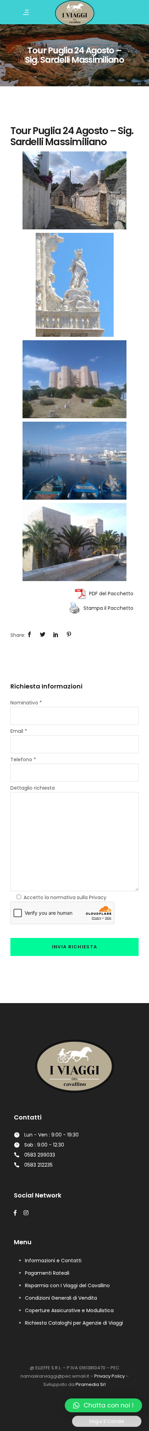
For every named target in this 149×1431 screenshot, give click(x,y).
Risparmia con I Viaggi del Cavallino (67, 1285)
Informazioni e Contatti (53, 1260)
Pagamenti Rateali (47, 1273)
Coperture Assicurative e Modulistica (69, 1310)
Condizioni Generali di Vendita (61, 1297)
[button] (103, 1405)
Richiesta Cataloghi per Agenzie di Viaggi (74, 1322)
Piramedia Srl (91, 1384)
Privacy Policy (109, 1376)
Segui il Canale (106, 1421)
